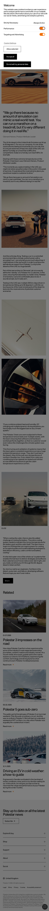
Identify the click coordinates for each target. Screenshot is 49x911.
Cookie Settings (10, 43)
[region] (24, 34)
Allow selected (12, 49)
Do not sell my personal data (17, 64)
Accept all (10, 57)
